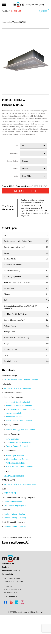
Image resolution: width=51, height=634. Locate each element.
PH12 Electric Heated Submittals (20, 402)
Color (16, 182)
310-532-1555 (18, 11)
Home (4, 22)
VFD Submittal (13, 454)
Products (11, 22)
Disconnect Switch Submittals (21, 457)
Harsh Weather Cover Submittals (22, 482)
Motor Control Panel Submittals (21, 419)
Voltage (15, 174)
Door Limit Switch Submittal (20, 416)
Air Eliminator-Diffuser (17, 478)
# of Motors (13, 159)
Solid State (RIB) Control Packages (23, 423)
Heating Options (11, 167)
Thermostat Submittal (17, 431)
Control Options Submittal (19, 461)
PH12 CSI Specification (15, 492)
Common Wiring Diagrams (17, 522)
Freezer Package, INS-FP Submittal (23, 444)
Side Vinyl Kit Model (15, 471)
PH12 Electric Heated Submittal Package (24, 393)
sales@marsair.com (11, 610)
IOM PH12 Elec (11, 510)
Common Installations (15, 518)
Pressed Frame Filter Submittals (21, 435)
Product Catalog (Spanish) (17, 535)
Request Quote (25, 200)
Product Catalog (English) (16, 531)
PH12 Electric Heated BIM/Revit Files (22, 501)
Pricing (43, 11)
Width (15, 151)
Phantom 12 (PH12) (22, 22)
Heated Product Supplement (18, 544)
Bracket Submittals (15, 427)
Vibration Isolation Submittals (20, 475)
